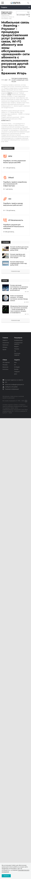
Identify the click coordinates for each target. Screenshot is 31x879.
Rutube (16, 369)
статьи (9, 94)
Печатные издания (17, 354)
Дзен (15, 374)
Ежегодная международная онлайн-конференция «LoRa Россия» (20, 79)
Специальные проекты (18, 343)
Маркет (16, 346)
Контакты (5, 369)
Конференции (18, 340)
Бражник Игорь (13, 73)
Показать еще (15, 271)
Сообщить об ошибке (11, 387)
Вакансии (5, 367)
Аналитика (6, 342)
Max (15, 362)
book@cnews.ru (5, 120)
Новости (5, 340)
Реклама (5, 364)
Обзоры (5, 347)
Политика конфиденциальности (14, 384)
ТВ (15, 351)
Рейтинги (5, 345)
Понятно (6, 876)
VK (15, 364)
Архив (4, 349)
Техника (16, 349)
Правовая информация (12, 389)
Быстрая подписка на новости (14, 380)
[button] (28, 3)
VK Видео (17, 367)
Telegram (17, 371)
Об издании (6, 362)
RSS (6, 382)
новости (9, 93)
